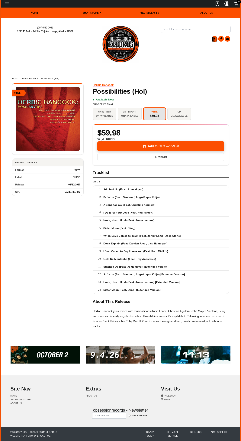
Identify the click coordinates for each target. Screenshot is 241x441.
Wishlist (162, 157)
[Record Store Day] (214, 39)
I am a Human (139, 415)
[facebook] (221, 39)
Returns (195, 432)
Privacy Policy (150, 434)
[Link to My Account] (227, 4)
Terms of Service (172, 434)
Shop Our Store (20, 399)
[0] (236, 4)
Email (167, 399)
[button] (91, 12)
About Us (206, 12)
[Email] (227, 39)
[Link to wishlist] (217, 4)
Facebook (169, 395)
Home (15, 78)
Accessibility (219, 432)
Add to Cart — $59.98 (163, 146)
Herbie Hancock (29, 78)
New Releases (149, 12)
